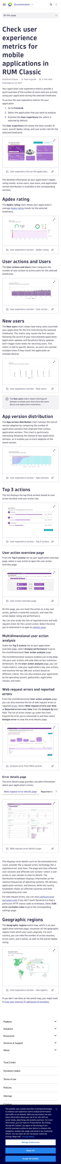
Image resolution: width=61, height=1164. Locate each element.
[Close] (56, 1109)
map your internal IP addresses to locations (27, 1002)
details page (39, 627)
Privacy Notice (28, 1136)
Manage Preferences (30, 1142)
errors (14, 706)
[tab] (20, 791)
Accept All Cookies (30, 1158)
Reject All (30, 1150)
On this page (9, 15)
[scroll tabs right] (56, 791)
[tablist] (30, 792)
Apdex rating (17, 208)
